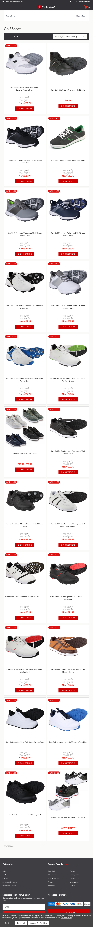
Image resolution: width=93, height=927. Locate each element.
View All (67, 864)
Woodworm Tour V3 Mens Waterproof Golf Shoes (24, 597)
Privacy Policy (66, 918)
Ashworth (51, 886)
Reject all (21, 923)
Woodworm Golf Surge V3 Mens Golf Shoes (68, 160)
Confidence (74, 878)
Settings (8, 923)
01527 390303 (86, 2)
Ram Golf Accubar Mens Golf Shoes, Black (24, 815)
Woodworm (52, 875)
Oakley (72, 886)
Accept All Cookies (38, 923)
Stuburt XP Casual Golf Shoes (25, 454)
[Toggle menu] (11, 7)
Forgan (72, 871)
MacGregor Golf (54, 878)
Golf (4, 875)
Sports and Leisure (10, 882)
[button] (46, 16)
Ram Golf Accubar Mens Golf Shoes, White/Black (25, 742)
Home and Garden (9, 886)
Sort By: (59, 36)
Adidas (50, 882)
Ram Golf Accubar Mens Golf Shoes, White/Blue (68, 742)
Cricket (5, 878)
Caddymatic (74, 875)
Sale (4, 871)
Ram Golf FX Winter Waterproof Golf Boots (68, 90)
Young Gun (74, 882)
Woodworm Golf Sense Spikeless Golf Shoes (67, 817)
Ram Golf (51, 871)
